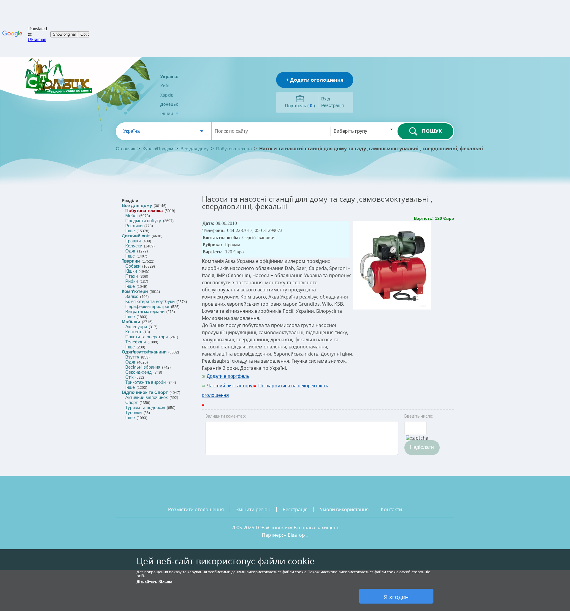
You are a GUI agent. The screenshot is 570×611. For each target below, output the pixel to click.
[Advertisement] (388, 380)
